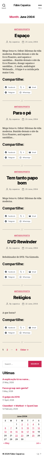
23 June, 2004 (31, 248)
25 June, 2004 (31, 42)
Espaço (22, 35)
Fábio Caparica (22, 5)
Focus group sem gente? (15, 388)
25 (33, 435)
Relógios (22, 297)
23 (22, 435)
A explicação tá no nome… (16, 379)
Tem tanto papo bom (22, 180)
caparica (16, 42)
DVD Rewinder (22, 241)
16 (22, 432)
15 (16, 432)
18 (33, 432)
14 (11, 432)
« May (6, 443)
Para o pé (22, 113)
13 (5, 432)
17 (28, 432)
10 (28, 428)
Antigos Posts (22, 29)
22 (16, 435)
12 (39, 428)
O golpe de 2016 (11, 397)
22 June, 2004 (31, 304)
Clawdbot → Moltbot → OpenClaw (20, 405)
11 (33, 428)
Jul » (38, 443)
